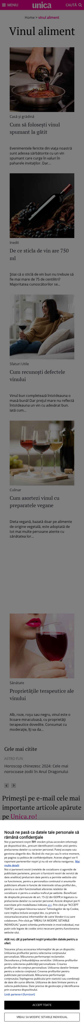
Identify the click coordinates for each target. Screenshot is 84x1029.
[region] (42, 924)
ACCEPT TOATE (42, 1005)
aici (50, 905)
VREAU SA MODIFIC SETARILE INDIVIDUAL (42, 1017)
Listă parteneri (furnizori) (19, 994)
